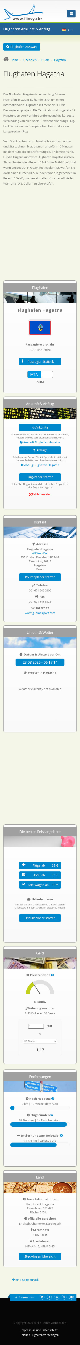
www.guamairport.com (40, 613)
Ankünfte (41, 427)
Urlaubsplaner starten (40, 918)
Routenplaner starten (40, 577)
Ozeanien (30, 60)
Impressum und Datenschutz (39, 1330)
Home (15, 60)
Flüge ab (45, 865)
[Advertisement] (40, 235)
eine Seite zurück (27, 1280)
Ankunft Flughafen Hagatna (41, 442)
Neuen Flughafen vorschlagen (40, 1335)
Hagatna (60, 60)
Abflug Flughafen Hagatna (41, 465)
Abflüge (41, 450)
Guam (45, 60)
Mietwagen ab (43, 885)
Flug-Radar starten (40, 477)
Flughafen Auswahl (23, 47)
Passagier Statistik (41, 361)
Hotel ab (45, 875)
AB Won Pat (40, 553)
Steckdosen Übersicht (40, 1256)
